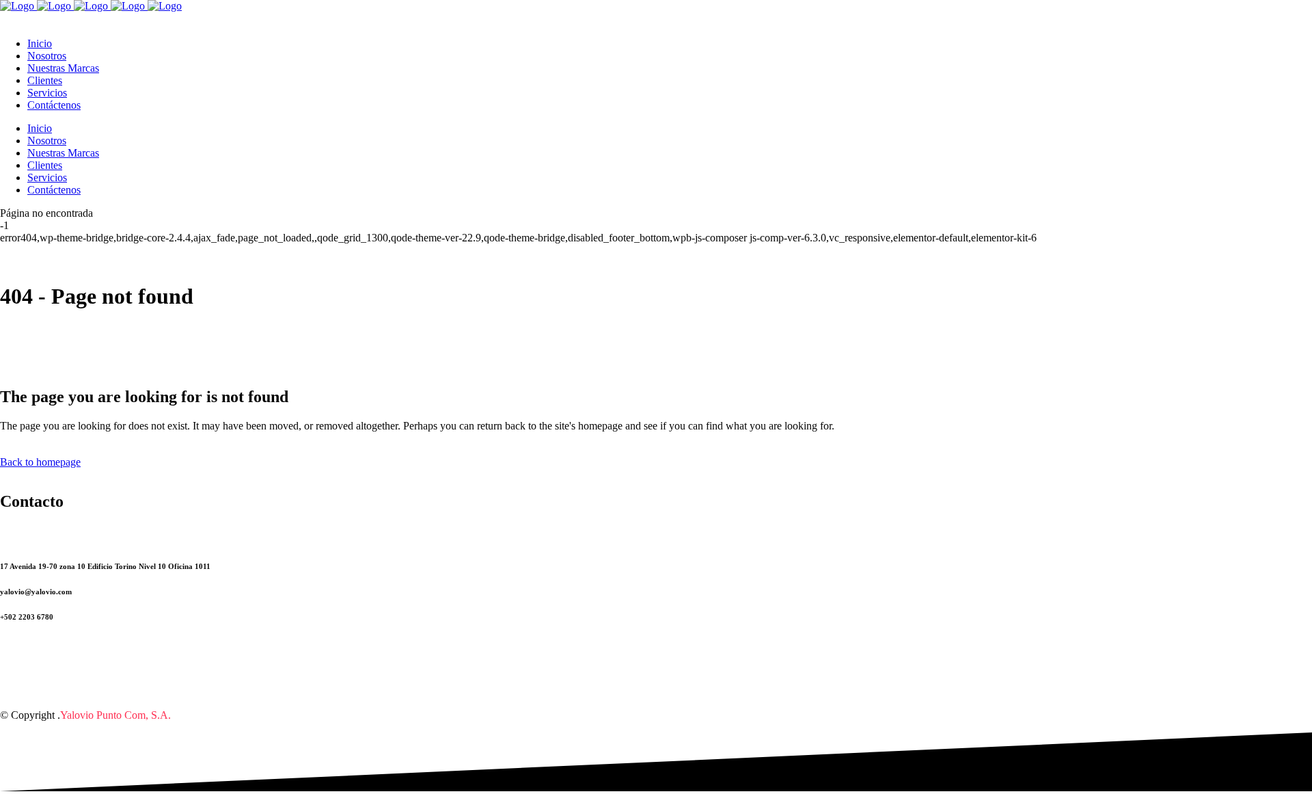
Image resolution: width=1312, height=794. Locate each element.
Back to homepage (40, 462)
